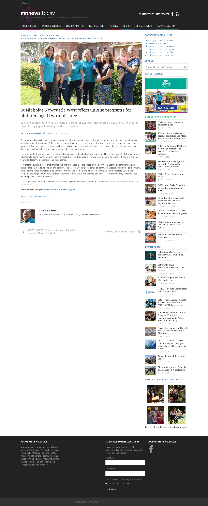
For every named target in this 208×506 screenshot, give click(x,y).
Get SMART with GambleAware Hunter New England (171, 267)
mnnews (38, 12)
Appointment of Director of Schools (171, 357)
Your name (110, 457)
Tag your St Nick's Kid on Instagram (170, 236)
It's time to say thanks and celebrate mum (171, 123)
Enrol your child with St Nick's (161, 40)
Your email (110, 468)
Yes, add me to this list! (118, 483)
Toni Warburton (46, 210)
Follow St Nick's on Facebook (161, 46)
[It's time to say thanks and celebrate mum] (155, 393)
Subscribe (111, 489)
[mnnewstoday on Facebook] (172, 14)
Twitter (57, 189)
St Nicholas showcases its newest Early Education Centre (170, 225)
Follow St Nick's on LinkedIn (160, 52)
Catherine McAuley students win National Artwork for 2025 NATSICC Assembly (172, 302)
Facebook (48, 189)
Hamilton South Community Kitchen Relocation (172, 290)
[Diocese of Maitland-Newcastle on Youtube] (177, 14)
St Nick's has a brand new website (170, 175)
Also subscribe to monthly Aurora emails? (124, 479)
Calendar (26, 3)
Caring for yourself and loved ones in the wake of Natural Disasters (172, 331)
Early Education (41, 196)
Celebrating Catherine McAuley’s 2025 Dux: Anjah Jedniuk (171, 255)
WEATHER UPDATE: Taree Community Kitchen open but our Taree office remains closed (172, 344)
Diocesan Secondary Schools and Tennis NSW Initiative (172, 368)
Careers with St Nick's (158, 43)
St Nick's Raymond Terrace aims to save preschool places (172, 212)
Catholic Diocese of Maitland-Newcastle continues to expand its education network (172, 150)
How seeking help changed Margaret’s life (171, 279)
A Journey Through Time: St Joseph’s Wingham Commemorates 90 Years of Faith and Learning (172, 316)
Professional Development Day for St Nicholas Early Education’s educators (171, 164)
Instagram (70, 189)
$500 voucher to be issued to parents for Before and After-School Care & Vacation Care (172, 136)
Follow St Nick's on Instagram (161, 49)
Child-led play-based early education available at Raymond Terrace (171, 201)
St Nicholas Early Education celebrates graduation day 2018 (172, 188)
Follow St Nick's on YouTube (161, 55)
